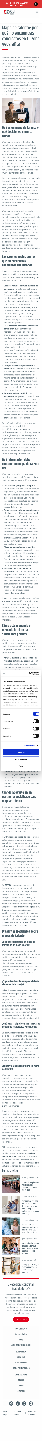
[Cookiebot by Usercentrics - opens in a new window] (29, 673)
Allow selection (21, 759)
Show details (29, 745)
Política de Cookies (17, 1413)
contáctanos (21, 1319)
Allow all (21, 752)
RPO (16, 894)
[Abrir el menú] (37, 12)
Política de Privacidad (31, 1413)
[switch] (36, 721)
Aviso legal (5, 1413)
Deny (21, 766)
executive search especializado (28, 906)
